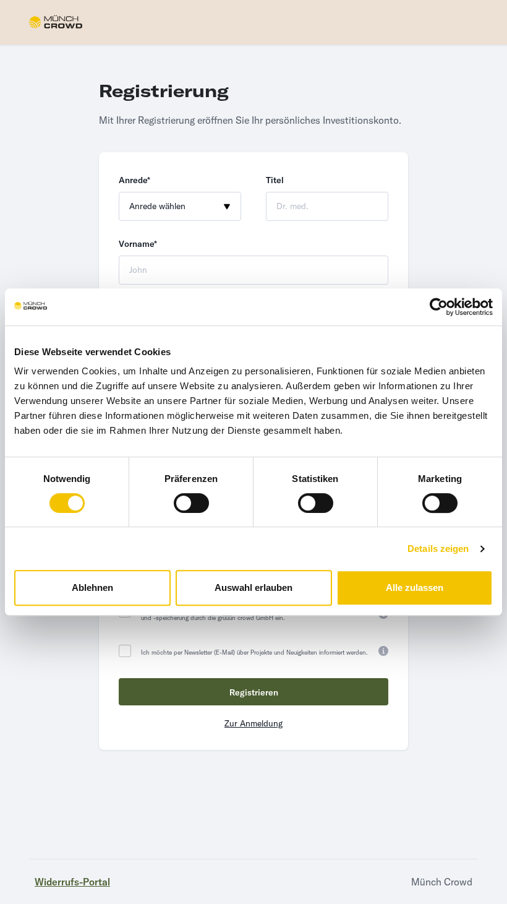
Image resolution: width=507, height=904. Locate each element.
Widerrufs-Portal (72, 882)
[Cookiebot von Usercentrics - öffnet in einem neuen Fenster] (439, 307)
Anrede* (134, 180)
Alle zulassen (414, 587)
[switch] (191, 503)
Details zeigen (438, 548)
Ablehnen (92, 587)
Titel (275, 180)
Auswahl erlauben (253, 587)
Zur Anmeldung (253, 723)
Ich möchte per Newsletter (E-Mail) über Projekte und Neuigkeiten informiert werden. (254, 652)
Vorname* (138, 243)
